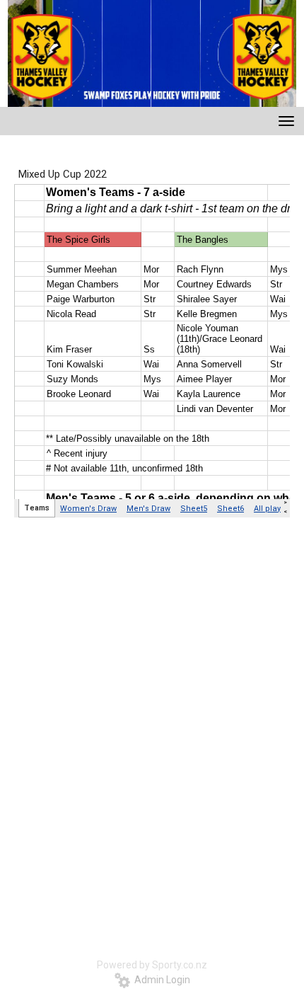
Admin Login (160, 979)
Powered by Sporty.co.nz (152, 965)
